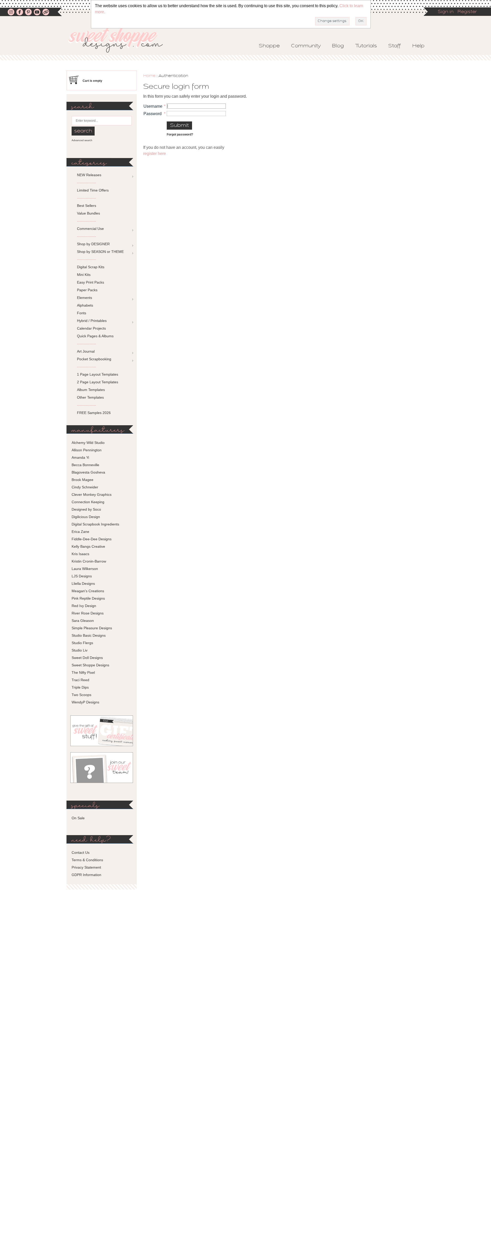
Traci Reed (80, 680)
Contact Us (81, 852)
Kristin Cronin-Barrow (89, 561)
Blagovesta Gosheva (88, 472)
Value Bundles (88, 213)
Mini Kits (84, 275)
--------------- (86, 183)
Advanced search (82, 140)
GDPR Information (86, 875)
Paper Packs (87, 290)
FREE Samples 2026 (94, 413)
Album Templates (91, 390)
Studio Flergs (82, 643)
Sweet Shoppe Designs (90, 665)
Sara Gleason (83, 621)
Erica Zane (80, 532)
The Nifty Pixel (83, 672)
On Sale (78, 818)
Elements (84, 298)
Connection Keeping (88, 502)
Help (418, 46)
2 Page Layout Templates (97, 382)
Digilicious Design (86, 517)
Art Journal (86, 351)
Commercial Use (90, 229)
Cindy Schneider (85, 487)
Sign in (446, 12)
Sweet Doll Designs (87, 658)
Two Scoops (81, 695)
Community (306, 46)
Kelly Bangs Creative (88, 546)
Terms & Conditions (87, 860)
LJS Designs (82, 576)
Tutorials (366, 46)
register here (154, 153)
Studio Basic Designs (89, 635)
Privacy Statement (86, 867)
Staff (394, 46)
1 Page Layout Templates (97, 374)
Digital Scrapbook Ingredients (95, 524)
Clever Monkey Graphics (91, 494)
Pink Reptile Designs (88, 598)
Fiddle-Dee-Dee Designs (91, 539)
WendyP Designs (85, 702)
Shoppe (269, 46)
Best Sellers (86, 206)
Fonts (81, 313)
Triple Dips (80, 687)
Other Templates (90, 397)
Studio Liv (79, 650)
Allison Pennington (87, 450)
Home (149, 76)
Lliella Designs (83, 583)
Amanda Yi (80, 457)
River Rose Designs (88, 613)
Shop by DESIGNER (93, 244)
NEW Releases (89, 175)
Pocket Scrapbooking (94, 359)
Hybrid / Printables (92, 321)
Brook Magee (82, 480)
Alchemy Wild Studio (88, 443)
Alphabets (85, 305)
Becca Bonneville (85, 465)
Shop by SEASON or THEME (100, 252)
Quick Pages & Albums (95, 336)
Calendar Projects (91, 328)
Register (467, 12)
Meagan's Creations (88, 591)
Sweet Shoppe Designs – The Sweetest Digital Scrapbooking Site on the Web (119, 40)
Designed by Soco (86, 509)
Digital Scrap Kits (90, 267)
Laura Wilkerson (85, 569)
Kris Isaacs (80, 554)
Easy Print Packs (90, 282)
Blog (338, 46)
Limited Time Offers (93, 190)
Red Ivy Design (84, 606)
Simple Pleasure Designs (92, 628)
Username (152, 106)
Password (152, 113)
